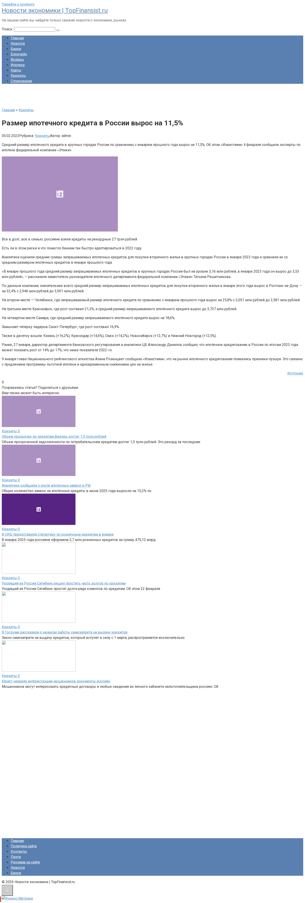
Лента (16, 857)
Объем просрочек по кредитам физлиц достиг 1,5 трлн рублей (54, 436)
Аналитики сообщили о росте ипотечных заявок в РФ (46, 485)
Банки (16, 49)
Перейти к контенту (18, 4)
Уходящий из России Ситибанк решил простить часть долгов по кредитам (63, 583)
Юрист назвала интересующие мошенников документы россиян (56, 681)
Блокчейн (19, 54)
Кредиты (18, 76)
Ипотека (18, 65)
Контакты (19, 851)
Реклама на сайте (25, 862)
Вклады (17, 59)
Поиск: (8, 29)
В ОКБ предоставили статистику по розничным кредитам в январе (58, 534)
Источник (295, 373)
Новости (18, 43)
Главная (17, 38)
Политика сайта (24, 846)
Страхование (21, 81)
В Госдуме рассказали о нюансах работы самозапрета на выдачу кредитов (64, 632)
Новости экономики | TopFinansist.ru (55, 10)
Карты (16, 70)
